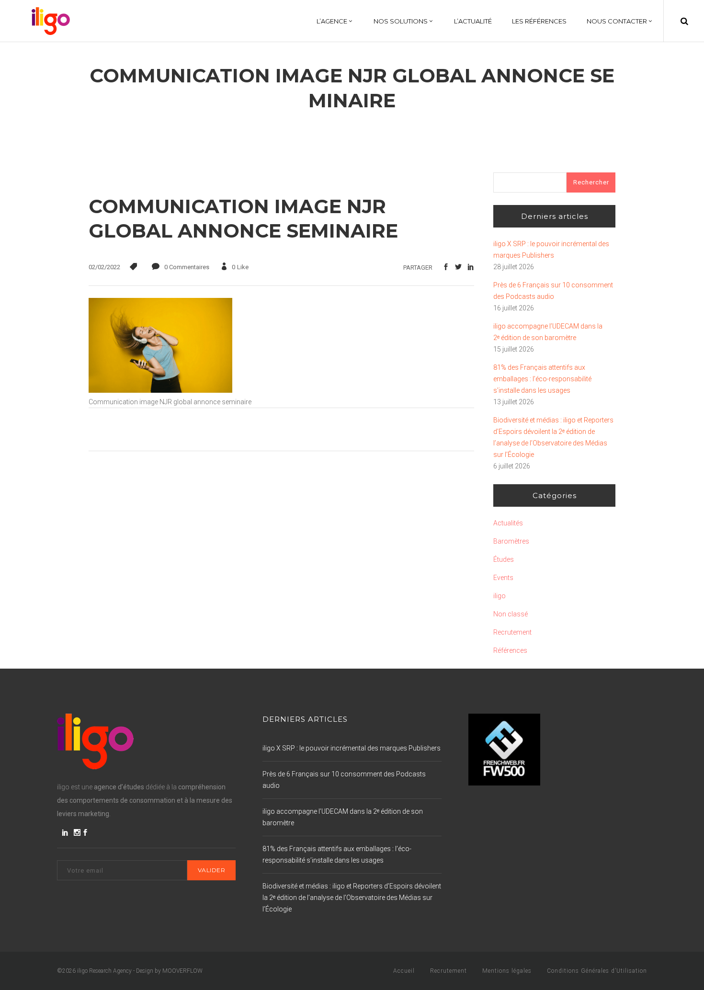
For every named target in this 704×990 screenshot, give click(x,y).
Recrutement (512, 632)
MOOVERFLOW (182, 970)
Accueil (404, 970)
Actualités (508, 523)
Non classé (510, 614)
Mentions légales (507, 970)
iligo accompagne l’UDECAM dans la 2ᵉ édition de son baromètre (547, 331)
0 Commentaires (186, 267)
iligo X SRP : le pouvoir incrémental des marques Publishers (551, 249)
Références (510, 650)
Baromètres (511, 541)
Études (503, 559)
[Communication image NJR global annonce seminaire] (160, 390)
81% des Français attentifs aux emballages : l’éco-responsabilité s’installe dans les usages (542, 379)
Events (503, 577)
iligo (499, 596)
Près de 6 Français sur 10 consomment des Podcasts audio (553, 290)
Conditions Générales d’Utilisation (597, 970)
